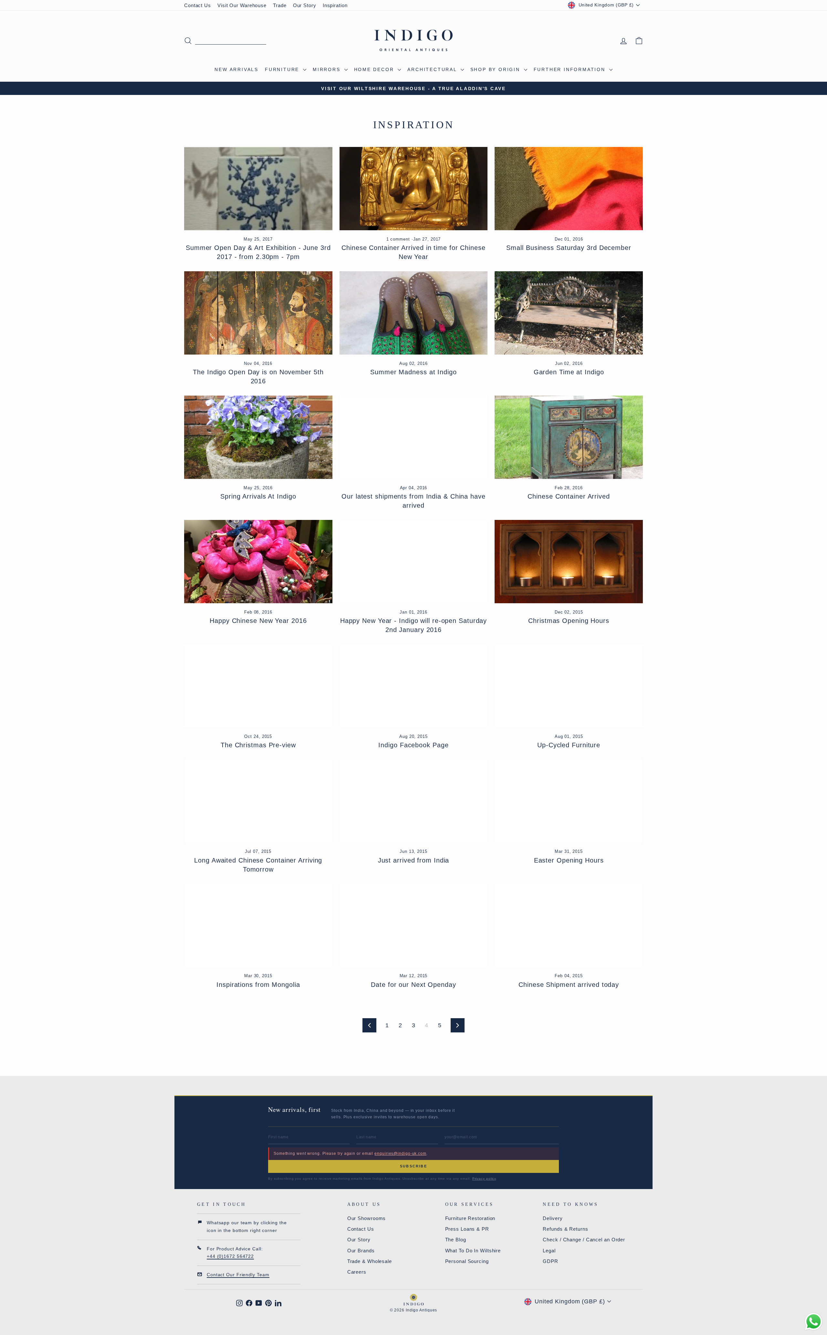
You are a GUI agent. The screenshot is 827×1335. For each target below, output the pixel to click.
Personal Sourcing (467, 1261)
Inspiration (335, 5)
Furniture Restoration (470, 1218)
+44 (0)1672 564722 (230, 1256)
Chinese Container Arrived (569, 496)
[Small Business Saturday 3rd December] (569, 188)
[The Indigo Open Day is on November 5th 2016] (258, 313)
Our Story (304, 5)
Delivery (552, 1218)
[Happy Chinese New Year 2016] (258, 561)
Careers (356, 1272)
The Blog (455, 1239)
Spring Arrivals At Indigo (258, 496)
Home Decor (375, 69)
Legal (549, 1250)
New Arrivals (236, 69)
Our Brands (361, 1250)
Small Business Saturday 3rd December (568, 247)
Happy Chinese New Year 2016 (258, 620)
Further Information (571, 69)
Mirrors (327, 69)
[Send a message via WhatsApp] (813, 1321)
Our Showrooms (366, 1218)
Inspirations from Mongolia (258, 984)
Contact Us (197, 5)
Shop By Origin (496, 69)
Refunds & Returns (565, 1229)
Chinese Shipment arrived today (568, 984)
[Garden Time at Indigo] (569, 313)
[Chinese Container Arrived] (569, 437)
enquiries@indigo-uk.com (400, 1153)
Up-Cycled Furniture (568, 745)
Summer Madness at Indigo (413, 372)
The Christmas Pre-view (258, 745)
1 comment (399, 239)
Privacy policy (484, 1178)
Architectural (433, 69)
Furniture (283, 69)
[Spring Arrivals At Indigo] (258, 437)
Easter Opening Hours (569, 860)
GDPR (550, 1261)
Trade (280, 5)
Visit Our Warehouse (242, 5)
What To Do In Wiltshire (473, 1250)
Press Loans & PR (467, 1229)
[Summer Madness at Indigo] (414, 313)
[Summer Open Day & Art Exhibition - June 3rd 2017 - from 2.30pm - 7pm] (258, 188)
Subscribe (413, 1166)
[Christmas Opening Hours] (569, 561)
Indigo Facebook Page (413, 745)
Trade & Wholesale (369, 1261)
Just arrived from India (413, 860)
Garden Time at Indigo (569, 372)
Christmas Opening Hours (568, 620)
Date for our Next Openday (413, 984)
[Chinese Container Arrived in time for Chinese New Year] (414, 188)
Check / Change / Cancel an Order (584, 1239)
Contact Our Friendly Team (238, 1274)
